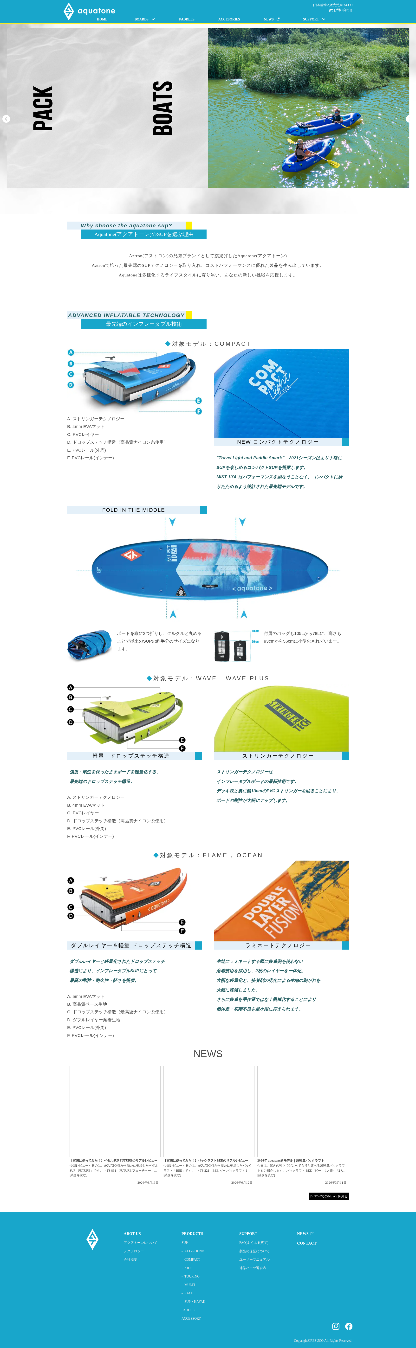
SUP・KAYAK (194, 1301)
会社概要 (130, 1259)
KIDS (188, 1268)
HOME (102, 19)
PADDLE (188, 1310)
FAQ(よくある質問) (253, 1243)
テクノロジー (134, 1251)
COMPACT (192, 1259)
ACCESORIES (229, 19)
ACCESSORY (191, 1318)
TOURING (192, 1276)
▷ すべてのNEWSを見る (329, 1196)
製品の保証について (254, 1251)
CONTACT (307, 1243)
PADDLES (187, 19)
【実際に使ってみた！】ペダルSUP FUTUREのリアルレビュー (113, 1160)
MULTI (189, 1285)
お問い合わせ (343, 10)
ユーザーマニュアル (254, 1259)
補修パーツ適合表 (252, 1268)
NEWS (303, 1234)
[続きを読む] (78, 1175)
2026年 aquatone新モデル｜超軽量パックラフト (290, 1160)
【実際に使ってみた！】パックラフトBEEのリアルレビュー (205, 1160)
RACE (188, 1293)
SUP (185, 1243)
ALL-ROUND (194, 1251)
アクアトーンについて (140, 1243)
